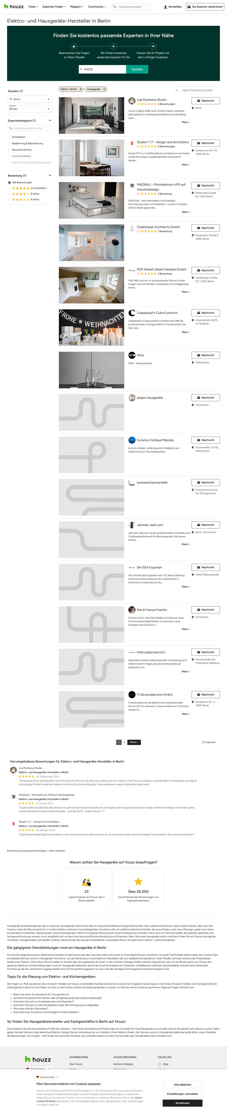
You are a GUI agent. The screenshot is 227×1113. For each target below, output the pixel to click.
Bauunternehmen (22, 149)
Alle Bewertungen (22, 182)
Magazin (75, 6)
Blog (165, 1064)
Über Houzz (75, 1064)
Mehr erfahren (57, 850)
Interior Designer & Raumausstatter (31, 162)
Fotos (31, 6)
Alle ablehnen (182, 1084)
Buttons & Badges (123, 1064)
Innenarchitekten (21, 156)
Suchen (137, 69)
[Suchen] (114, 6)
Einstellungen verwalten (182, 1094)
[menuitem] (33, 7)
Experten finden (53, 6)
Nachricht (207, 100)
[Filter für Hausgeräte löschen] (104, 89)
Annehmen (183, 1103)
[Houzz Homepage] (14, 6)
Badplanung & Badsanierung (27, 143)
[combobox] (131, 6)
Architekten (18, 137)
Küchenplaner (171, 965)
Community (95, 6)
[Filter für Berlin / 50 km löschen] (80, 89)
